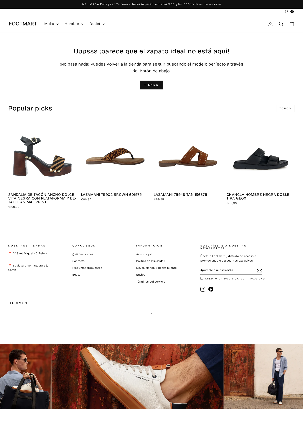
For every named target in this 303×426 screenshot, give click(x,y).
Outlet (95, 23)
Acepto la (235, 278)
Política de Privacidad (150, 261)
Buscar (77, 274)
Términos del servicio (150, 281)
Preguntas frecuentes (87, 268)
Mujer (49, 23)
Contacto (78, 261)
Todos (286, 108)
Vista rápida (42, 185)
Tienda (151, 85)
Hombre (72, 23)
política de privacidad (244, 278)
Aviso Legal (144, 254)
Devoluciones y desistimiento (156, 268)
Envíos (140, 274)
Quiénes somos (83, 254)
